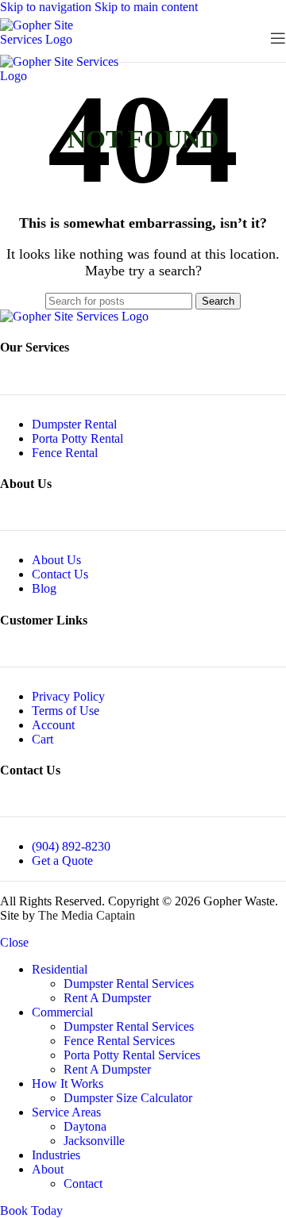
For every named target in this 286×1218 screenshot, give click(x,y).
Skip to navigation (47, 6)
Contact (83, 1183)
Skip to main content (146, 6)
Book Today (31, 1210)
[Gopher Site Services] (74, 316)
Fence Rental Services (119, 1040)
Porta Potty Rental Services (132, 1055)
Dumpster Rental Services (129, 983)
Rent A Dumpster (107, 998)
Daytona (85, 1126)
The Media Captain (86, 915)
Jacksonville (94, 1140)
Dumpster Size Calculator (128, 1098)
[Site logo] (55, 39)
